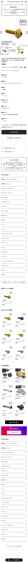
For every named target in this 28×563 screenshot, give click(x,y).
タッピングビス (4, 211)
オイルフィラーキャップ (6, 192)
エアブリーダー (4, 242)
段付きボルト (4, 215)
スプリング (3, 256)
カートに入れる (14, 132)
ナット (2, 224)
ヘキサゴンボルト (5, 202)
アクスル (3, 270)
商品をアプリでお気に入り (14, 138)
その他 (2, 274)
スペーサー (3, 247)
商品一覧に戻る (14, 422)
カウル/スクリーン (5, 265)
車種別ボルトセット (5, 183)
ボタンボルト (4, 206)
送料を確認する (16, 70)
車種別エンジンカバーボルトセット (9, 179)
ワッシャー (3, 229)
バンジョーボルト (5, 238)
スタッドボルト (4, 252)
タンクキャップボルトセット (7, 188)
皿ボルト (3, 220)
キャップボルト (4, 197)
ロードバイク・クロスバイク (7, 261)
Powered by (12, 548)
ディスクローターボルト (6, 233)
